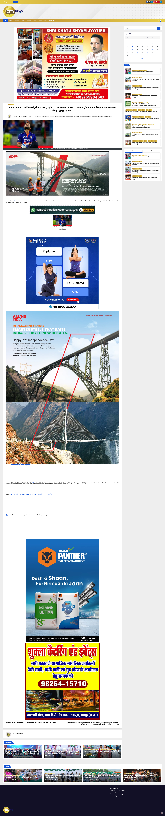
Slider (104, 749)
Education (142, 102)
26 (137, 52)
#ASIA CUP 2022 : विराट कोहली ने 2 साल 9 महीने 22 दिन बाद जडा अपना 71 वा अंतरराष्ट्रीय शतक (46, 116)
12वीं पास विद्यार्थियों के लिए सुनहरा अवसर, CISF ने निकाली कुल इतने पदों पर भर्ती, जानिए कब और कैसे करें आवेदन (32, 494)
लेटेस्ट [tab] (134, 151)
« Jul (142, 58)
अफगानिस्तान (14, 201)
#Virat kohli (72, 116)
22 (152, 49)
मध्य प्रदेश (17, 20)
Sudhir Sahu (120, 796)
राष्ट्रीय (23, 20)
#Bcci (67, 116)
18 (132, 49)
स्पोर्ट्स (35, 20)
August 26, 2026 (11, 779)
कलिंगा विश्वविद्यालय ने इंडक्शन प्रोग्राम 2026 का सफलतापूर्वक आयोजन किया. (145, 118)
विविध (45, 20)
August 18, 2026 (90, 779)
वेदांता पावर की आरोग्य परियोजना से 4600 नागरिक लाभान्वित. (142, 71)
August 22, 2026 (50, 779)
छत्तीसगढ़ (10, 20)
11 (132, 46)
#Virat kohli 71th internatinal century (83, 116)
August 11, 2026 (129, 779)
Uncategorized (9, 749)
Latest (97, 749)
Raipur (101, 749)
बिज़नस (40, 20)
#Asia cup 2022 (23, 116)
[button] (158, 20)
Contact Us (52, 20)
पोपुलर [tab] (152, 151)
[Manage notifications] (162, 813)
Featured (93, 749)
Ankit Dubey (16, 115)
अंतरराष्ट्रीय (29, 20)
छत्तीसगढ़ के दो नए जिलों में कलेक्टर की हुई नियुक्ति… (21, 464)
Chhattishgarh (88, 749)
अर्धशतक (33, 482)
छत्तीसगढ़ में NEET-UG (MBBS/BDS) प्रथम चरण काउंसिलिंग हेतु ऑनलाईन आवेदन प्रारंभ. (141, 111)
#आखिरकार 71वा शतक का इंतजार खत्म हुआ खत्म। (102, 116)
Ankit (15, 755)
